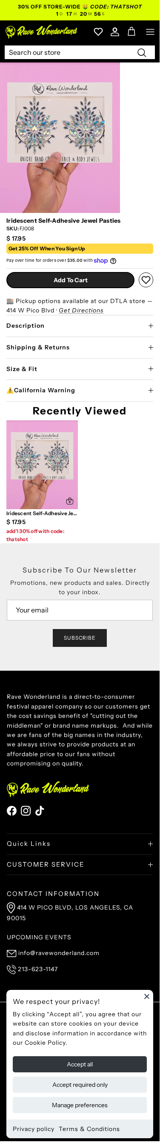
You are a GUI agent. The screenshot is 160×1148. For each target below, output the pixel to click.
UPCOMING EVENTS (39, 937)
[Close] (146, 996)
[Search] (142, 52)
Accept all (80, 1064)
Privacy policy (33, 1129)
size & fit (21, 369)
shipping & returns (38, 347)
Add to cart (71, 280)
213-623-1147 (38, 969)
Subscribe (80, 638)
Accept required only (80, 1084)
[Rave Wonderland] (42, 32)
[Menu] (150, 32)
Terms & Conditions (89, 1129)
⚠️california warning (40, 390)
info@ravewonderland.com (59, 953)
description (25, 325)
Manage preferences (80, 1105)
